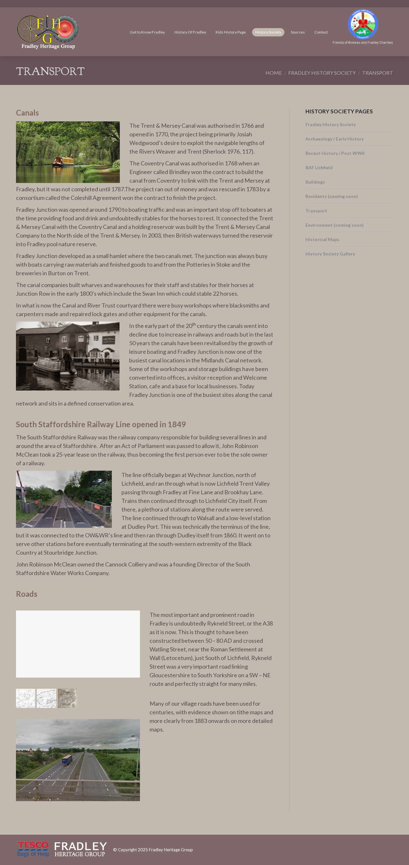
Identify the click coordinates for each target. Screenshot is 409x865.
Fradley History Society (330, 124)
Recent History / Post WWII (335, 153)
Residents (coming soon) (331, 196)
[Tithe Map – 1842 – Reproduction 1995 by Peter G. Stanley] (67, 698)
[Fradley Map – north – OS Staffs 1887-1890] (46, 698)
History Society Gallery (330, 253)
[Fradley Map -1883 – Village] (25, 698)
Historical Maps (322, 239)
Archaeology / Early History (334, 138)
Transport (316, 210)
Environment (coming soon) (334, 225)
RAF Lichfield (319, 167)
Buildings (315, 182)
